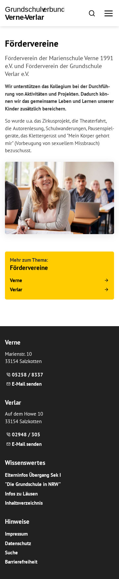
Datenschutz (18, 543)
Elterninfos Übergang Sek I (33, 475)
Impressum (16, 534)
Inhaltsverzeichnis (24, 503)
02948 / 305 (26, 434)
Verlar (16, 289)
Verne (16, 280)
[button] (91, 13)
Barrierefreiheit (21, 562)
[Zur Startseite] (34, 13)
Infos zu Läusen (21, 494)
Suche (11, 552)
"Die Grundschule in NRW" (33, 484)
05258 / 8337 (27, 375)
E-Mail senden (27, 384)
